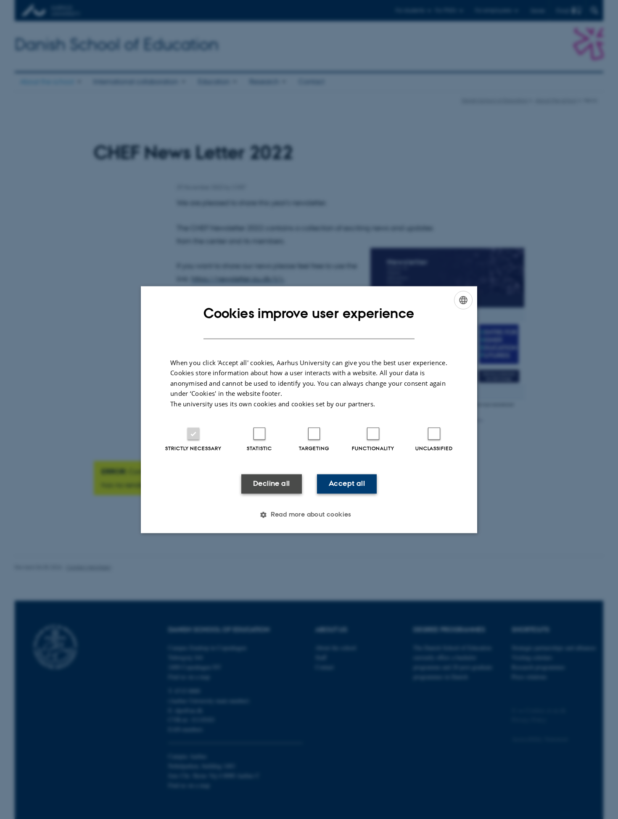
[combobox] (463, 300)
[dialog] (309, 409)
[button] (309, 514)
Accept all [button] (347, 483)
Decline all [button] (271, 483)
